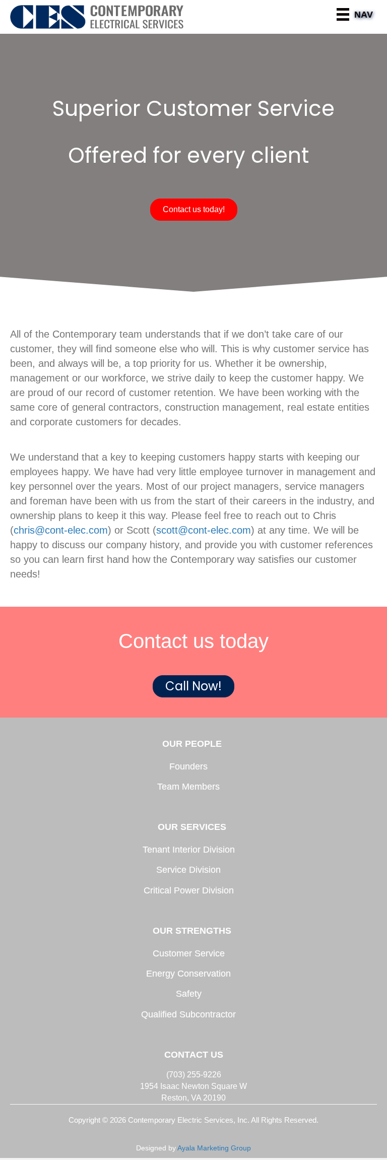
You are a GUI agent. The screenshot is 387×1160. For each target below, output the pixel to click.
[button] (193, 210)
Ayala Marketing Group (214, 1148)
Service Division (188, 870)
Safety (189, 994)
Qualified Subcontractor (188, 1014)
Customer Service (189, 953)
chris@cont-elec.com (61, 530)
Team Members (188, 787)
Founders (188, 766)
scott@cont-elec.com (203, 530)
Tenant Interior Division (189, 850)
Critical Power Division (189, 890)
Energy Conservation (188, 974)
